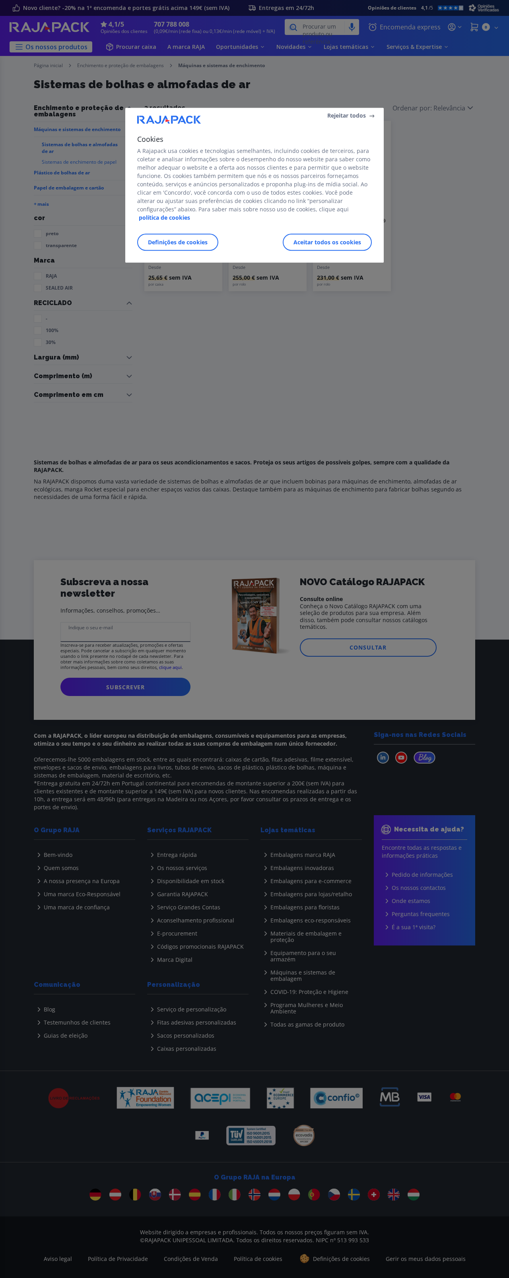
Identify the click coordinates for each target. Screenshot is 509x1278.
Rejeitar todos (346, 115)
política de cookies (164, 217)
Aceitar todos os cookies (327, 242)
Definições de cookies (178, 242)
